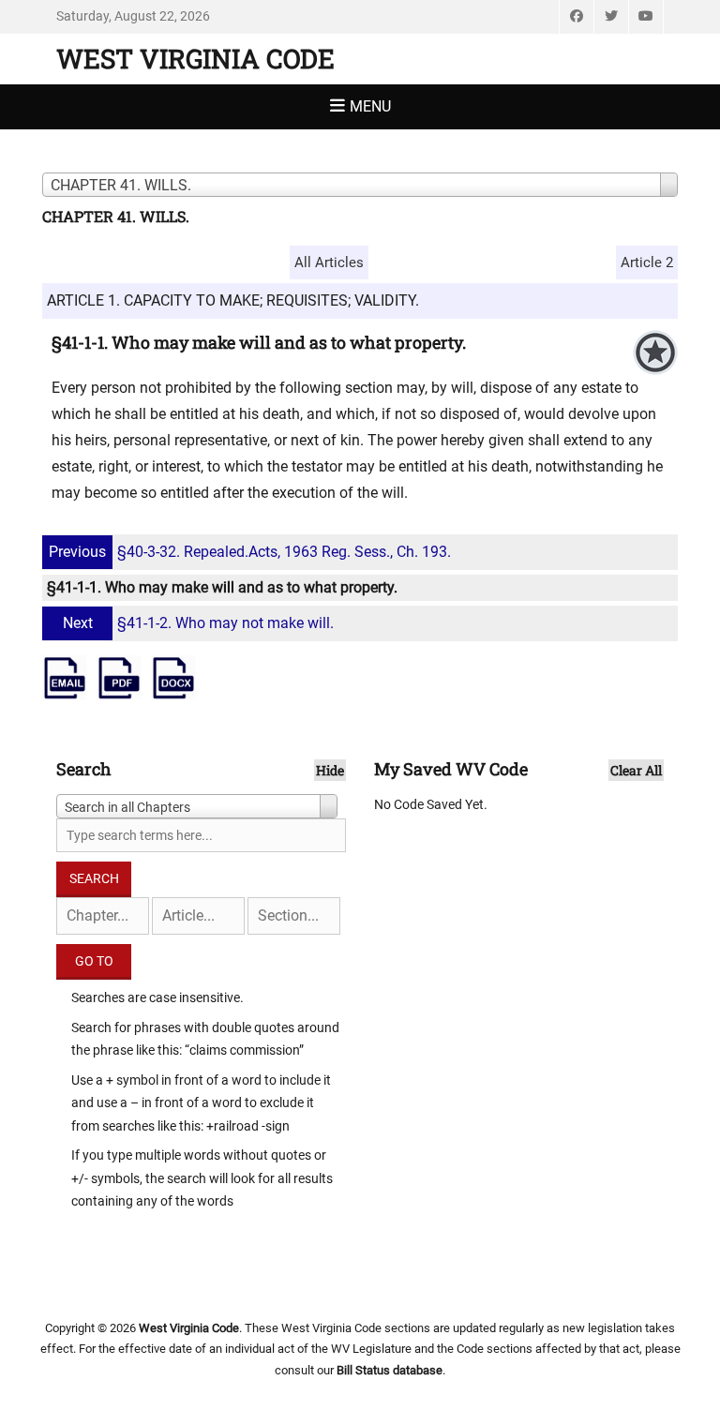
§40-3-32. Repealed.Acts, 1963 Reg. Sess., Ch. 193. (250, 552)
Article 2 (647, 262)
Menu (370, 106)
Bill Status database (389, 1370)
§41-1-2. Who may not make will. (198, 623)
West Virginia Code (195, 58)
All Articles (329, 262)
